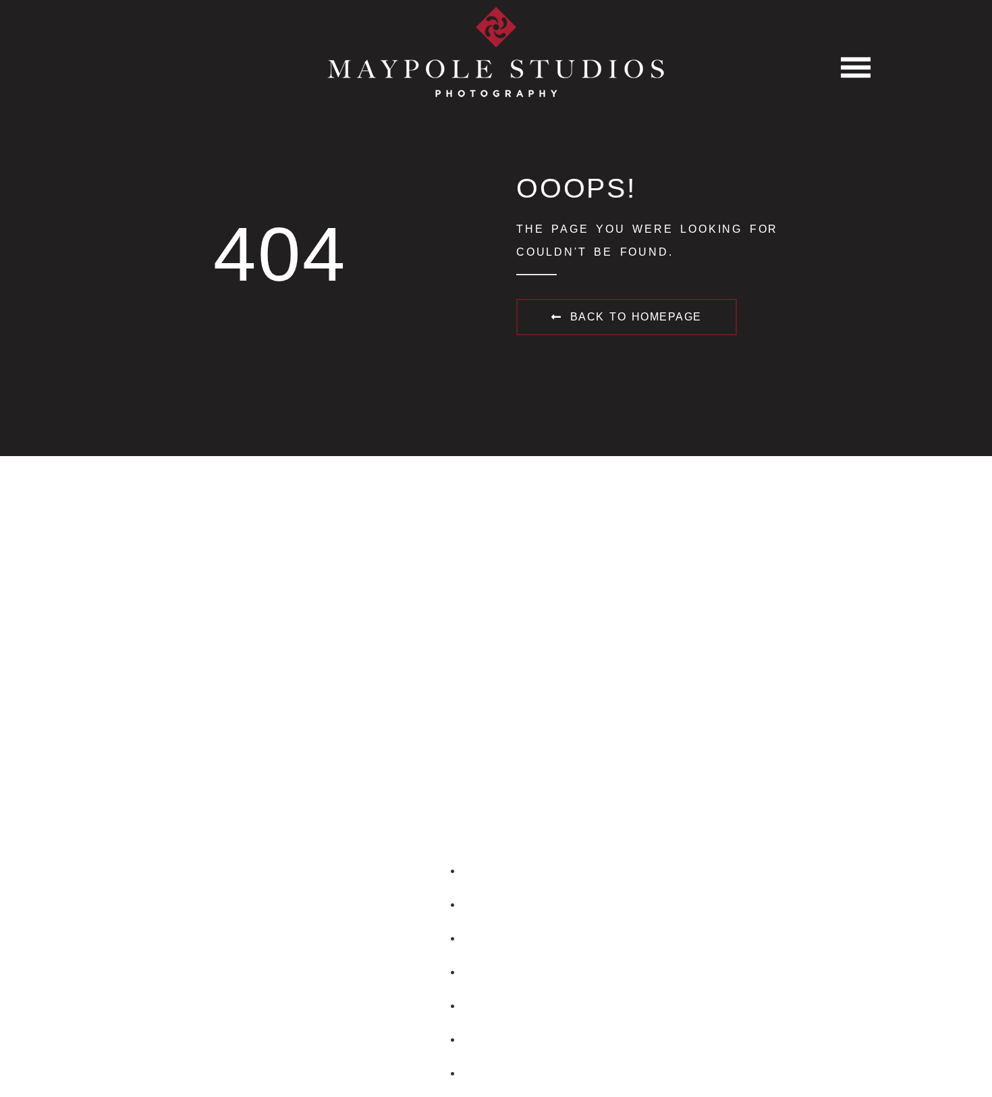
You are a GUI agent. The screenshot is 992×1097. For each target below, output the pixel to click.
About (509, 904)
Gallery (509, 938)
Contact (509, 1073)
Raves (509, 1006)
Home (509, 871)
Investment (509, 972)
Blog (510, 1039)
